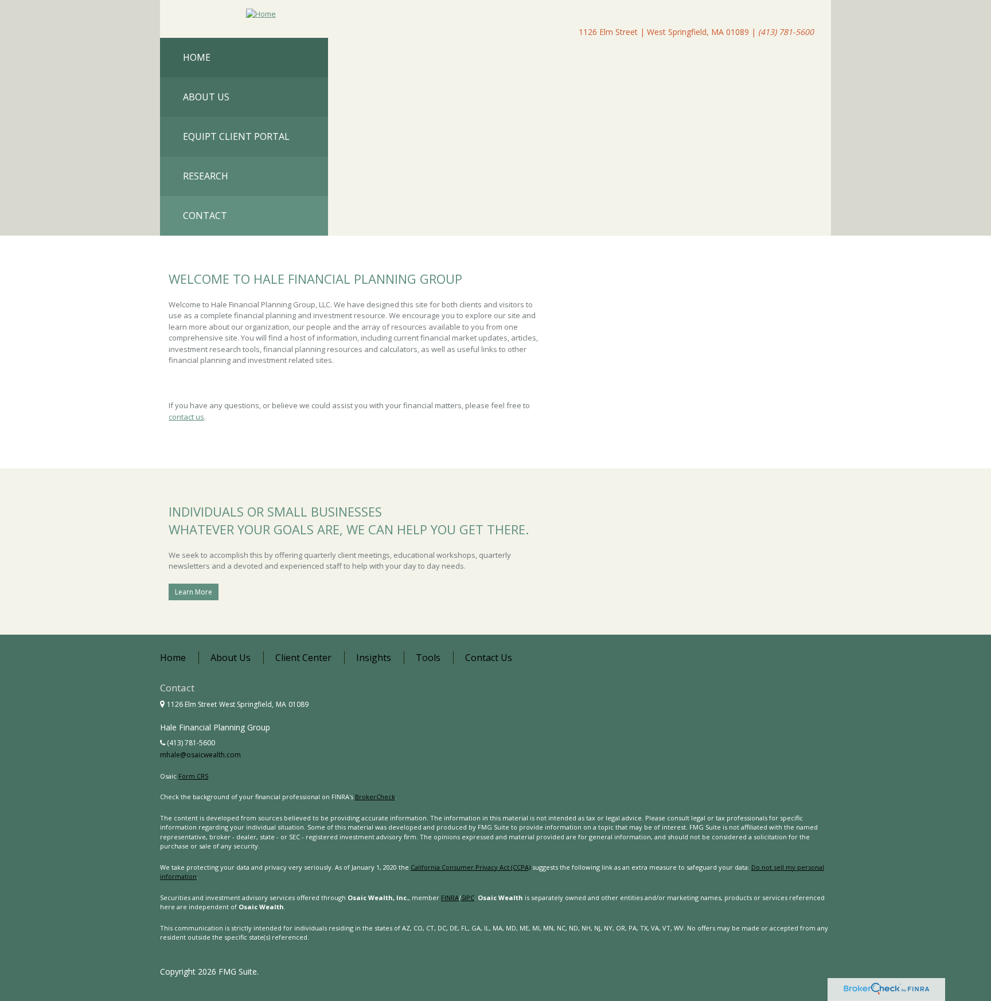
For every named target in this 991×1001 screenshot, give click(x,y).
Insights (373, 657)
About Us (230, 657)
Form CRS (193, 776)
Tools (428, 657)
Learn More (193, 592)
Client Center (303, 657)
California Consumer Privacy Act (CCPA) (470, 867)
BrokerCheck (375, 796)
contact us (186, 417)
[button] (244, 97)
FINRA (450, 897)
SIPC (467, 897)
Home (173, 657)
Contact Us (488, 657)
